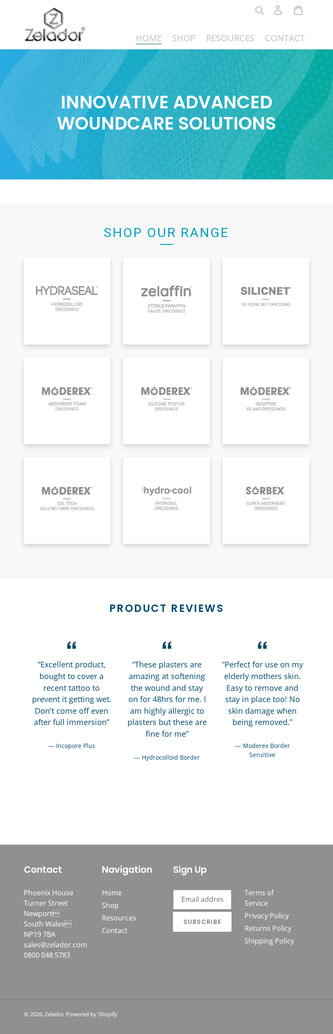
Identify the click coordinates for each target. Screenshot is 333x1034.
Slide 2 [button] (173, 816)
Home (112, 892)
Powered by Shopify (92, 1014)
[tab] (160, 816)
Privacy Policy (267, 915)
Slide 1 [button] (160, 816)
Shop (110, 905)
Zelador (54, 1014)
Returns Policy (268, 928)
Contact (114, 930)
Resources (119, 918)
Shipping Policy (269, 941)
